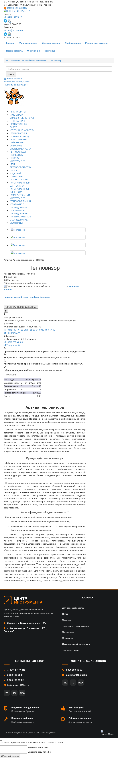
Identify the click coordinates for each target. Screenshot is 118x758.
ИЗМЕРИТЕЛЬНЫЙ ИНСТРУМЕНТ (28, 60)
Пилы (65, 613)
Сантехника (68, 631)
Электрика (67, 637)
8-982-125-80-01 (30, 329)
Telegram (11, 332)
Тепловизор (55, 60)
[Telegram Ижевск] (5, 21)
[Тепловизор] (48, 229)
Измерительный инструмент (76, 643)
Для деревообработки (73, 607)
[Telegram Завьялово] (5, 34)
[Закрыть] (6, 311)
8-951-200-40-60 (73, 669)
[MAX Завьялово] (10, 34)
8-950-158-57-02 (47, 329)
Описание (11, 374)
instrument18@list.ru (17, 7)
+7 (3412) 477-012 (13, 17)
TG (14, 692)
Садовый (66, 619)
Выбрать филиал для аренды (22, 306)
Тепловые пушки (70, 649)
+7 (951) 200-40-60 (13, 30)
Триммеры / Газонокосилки (76, 625)
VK (6, 692)
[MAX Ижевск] (10, 21)
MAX (18, 332)
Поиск (11, 74)
